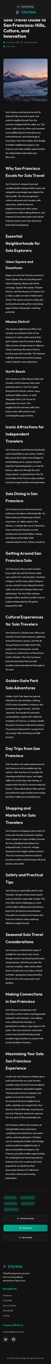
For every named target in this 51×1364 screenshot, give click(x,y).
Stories (6, 1315)
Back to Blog (27, 6)
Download (8, 1310)
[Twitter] (5, 1339)
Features (7, 1295)
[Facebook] (13, 1339)
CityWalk (7, 1300)
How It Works (9, 1305)
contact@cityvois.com (13, 1331)
